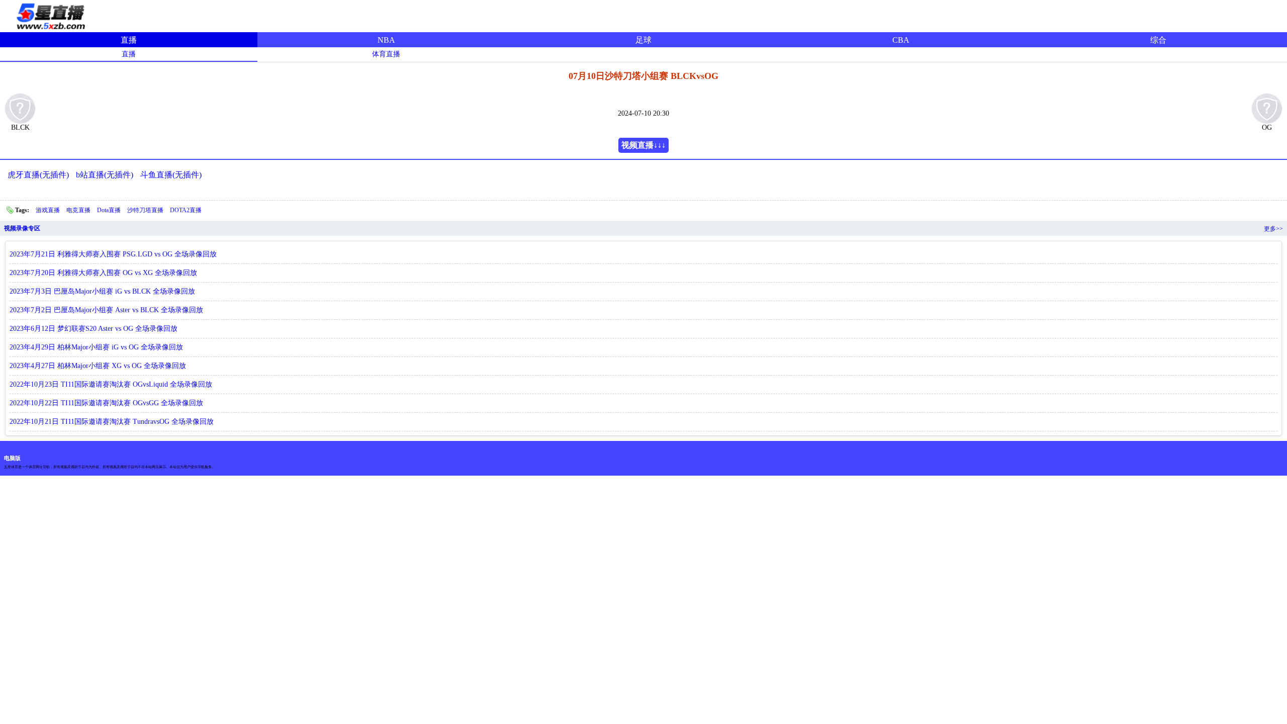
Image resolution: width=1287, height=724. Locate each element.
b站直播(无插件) (104, 174)
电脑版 (12, 458)
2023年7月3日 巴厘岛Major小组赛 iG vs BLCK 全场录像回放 (102, 291)
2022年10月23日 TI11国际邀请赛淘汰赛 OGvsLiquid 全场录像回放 (111, 384)
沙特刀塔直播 (146, 210)
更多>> (1273, 228)
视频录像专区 (22, 228)
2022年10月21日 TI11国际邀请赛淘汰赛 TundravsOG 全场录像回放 (112, 421)
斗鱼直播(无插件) (171, 174)
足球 (643, 40)
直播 (129, 40)
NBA (386, 40)
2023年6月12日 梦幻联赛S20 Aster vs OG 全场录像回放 (93, 328)
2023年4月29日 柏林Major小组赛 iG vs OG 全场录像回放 (96, 347)
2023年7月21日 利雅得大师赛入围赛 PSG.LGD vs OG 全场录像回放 (113, 254)
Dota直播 (109, 210)
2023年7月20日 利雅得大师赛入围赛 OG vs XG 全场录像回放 (103, 273)
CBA (900, 40)
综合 (1158, 40)
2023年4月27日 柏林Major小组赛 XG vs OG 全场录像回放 (98, 366)
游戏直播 (48, 210)
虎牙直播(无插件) (38, 174)
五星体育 (50, 14)
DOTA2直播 (186, 210)
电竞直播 (79, 210)
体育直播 (386, 54)
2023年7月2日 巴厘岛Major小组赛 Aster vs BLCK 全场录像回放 (106, 310)
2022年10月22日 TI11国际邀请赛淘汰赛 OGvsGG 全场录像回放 (106, 403)
